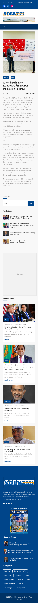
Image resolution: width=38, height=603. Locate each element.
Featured (19, 575)
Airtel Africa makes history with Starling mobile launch (22, 233)
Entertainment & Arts (20, 571)
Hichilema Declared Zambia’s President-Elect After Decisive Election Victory (22, 225)
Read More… (8, 339)
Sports (21, 583)
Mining (20, 579)
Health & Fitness (9, 579)
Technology (8, 588)
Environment (8, 575)
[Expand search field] (31, 26)
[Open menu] (4, 26)
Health (27, 575)
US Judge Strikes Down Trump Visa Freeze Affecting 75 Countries (21, 217)
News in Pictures (9, 583)
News (12, 77)
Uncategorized (20, 588)
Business (6, 77)
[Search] (31, 203)
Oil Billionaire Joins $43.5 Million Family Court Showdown (20, 242)
